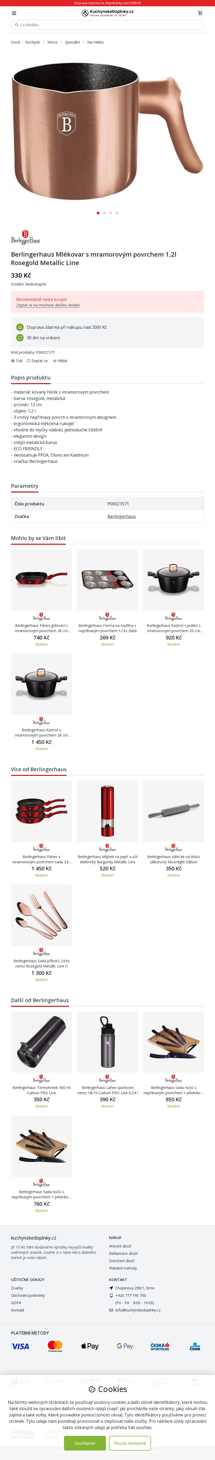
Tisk (19, 360)
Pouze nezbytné (130, 1443)
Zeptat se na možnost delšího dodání (48, 305)
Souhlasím (85, 1443)
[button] (98, 211)
